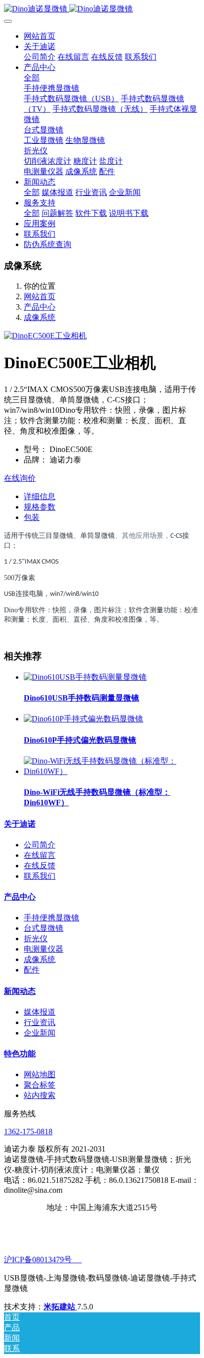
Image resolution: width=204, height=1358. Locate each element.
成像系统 (39, 317)
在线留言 (39, 855)
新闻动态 (20, 991)
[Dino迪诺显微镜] (102, 9)
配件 (32, 970)
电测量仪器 (43, 949)
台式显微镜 (43, 928)
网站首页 (39, 36)
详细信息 (39, 496)
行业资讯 (39, 1022)
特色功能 (20, 1053)
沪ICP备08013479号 (43, 1259)
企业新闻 (39, 1033)
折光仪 (36, 938)
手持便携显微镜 (51, 917)
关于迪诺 (20, 824)
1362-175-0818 (28, 1131)
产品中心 (39, 307)
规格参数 (39, 507)
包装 (32, 517)
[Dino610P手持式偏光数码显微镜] (83, 718)
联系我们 (39, 876)
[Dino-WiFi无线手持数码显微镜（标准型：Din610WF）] (112, 771)
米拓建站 (60, 1306)
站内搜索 (39, 1095)
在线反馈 (39, 865)
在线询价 (20, 478)
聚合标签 (39, 1085)
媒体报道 (39, 1012)
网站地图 (39, 1074)
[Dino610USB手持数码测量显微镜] (85, 677)
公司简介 (39, 845)
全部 (32, 77)
